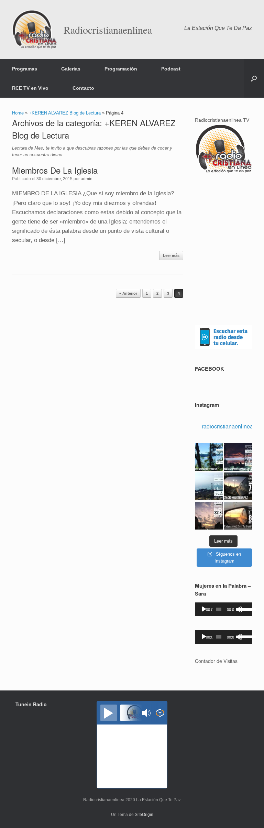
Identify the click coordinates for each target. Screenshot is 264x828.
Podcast (170, 69)
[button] (254, 78)
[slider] (244, 608)
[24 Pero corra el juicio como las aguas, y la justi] (209, 486)
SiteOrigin (144, 815)
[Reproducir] (203, 609)
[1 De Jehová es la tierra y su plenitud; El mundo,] (238, 457)
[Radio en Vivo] (160, 714)
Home (18, 113)
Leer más (171, 255)
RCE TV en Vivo (30, 88)
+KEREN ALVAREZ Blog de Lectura (65, 113)
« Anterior (128, 293)
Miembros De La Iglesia (55, 170)
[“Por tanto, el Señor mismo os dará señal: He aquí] (238, 486)
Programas (24, 69)
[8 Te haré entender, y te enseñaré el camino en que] (209, 516)
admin (86, 178)
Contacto (83, 88)
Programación (120, 69)
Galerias (70, 69)
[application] (223, 609)
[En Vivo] (108, 713)
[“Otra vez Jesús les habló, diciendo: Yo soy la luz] (238, 516)
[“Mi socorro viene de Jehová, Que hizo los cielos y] (209, 457)
